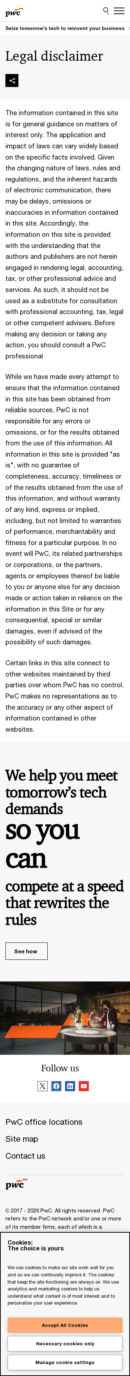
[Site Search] (106, 10)
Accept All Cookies (65, 1325)
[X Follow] (43, 1087)
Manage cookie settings (65, 1362)
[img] (11, 80)
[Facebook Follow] (56, 1087)
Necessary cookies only (65, 1343)
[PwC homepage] (14, 11)
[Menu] (119, 11)
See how (25, 951)
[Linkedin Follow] (70, 1087)
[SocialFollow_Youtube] (84, 1087)
